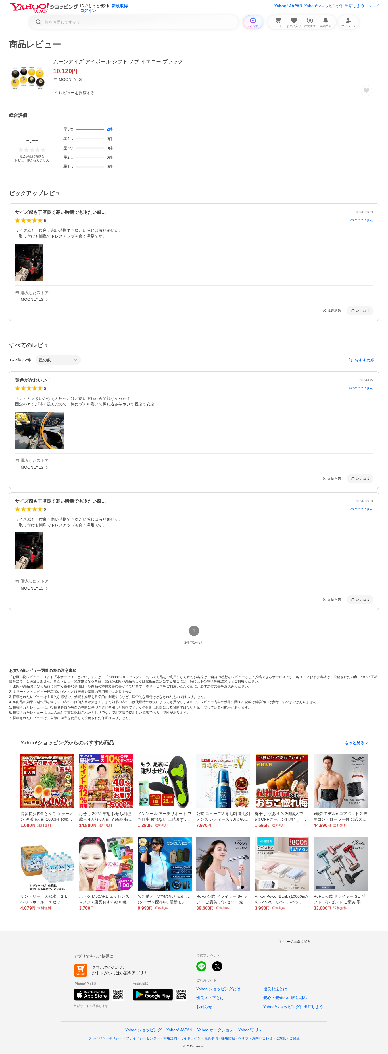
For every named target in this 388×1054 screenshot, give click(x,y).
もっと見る (354, 742)
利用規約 (170, 1038)
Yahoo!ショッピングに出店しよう (334, 5)
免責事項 (211, 1038)
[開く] (29, 262)
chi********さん (361, 220)
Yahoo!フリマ (250, 1030)
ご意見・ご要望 (288, 1038)
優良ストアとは (210, 997)
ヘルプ (373, 5)
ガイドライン (190, 1038)
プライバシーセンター (143, 1038)
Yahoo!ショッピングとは (218, 989)
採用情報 (228, 1038)
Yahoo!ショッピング (143, 1030)
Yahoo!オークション (215, 1030)
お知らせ (204, 1006)
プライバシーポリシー (105, 1038)
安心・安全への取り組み (285, 997)
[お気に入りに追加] (366, 90)
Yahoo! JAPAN (288, 5)
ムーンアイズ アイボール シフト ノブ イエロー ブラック (118, 62)
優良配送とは (275, 989)
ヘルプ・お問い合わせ (255, 1038)
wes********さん (361, 388)
